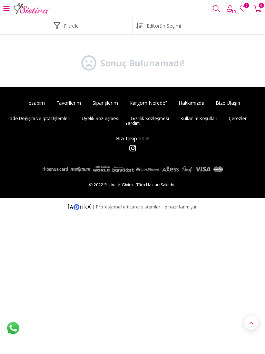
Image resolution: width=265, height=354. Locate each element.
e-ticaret (131, 206)
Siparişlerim (105, 103)
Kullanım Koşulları (198, 118)
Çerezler (238, 118)
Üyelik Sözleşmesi (100, 118)
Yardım (132, 123)
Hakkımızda (191, 103)
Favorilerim (246, 6)
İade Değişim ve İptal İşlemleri (39, 118)
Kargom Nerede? (148, 103)
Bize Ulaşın (228, 103)
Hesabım (35, 103)
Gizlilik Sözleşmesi (150, 118)
